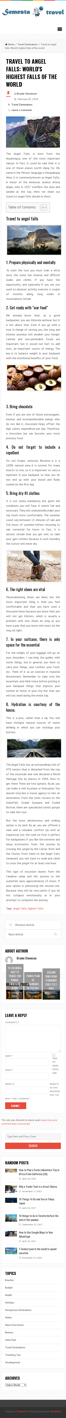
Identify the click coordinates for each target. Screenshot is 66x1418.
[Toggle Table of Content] (41, 207)
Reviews (9, 1332)
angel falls (20, 908)
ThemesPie (22, 1411)
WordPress (55, 1411)
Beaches (9, 1280)
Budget (8, 1287)
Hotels (8, 1317)
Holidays (9, 1302)
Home (11, 44)
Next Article (15, 934)
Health (8, 1295)
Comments (12, 1022)
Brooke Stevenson (27, 93)
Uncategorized (12, 1362)
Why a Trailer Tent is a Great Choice (38, 1186)
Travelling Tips (13, 1355)
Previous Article (24, 925)
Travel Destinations (27, 44)
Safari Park (10, 1340)
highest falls (35, 908)
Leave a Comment (22, 110)
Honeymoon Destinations (18, 1310)
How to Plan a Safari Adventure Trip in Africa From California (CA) (39, 1172)
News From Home (14, 1325)
